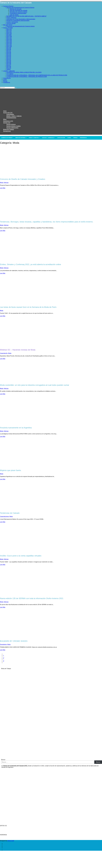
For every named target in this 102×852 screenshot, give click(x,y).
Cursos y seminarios (12, 22)
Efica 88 (8, 63)
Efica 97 (8, 50)
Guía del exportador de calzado (18, 10)
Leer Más (2, 188)
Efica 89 (8, 62)
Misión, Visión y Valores (14, 116)
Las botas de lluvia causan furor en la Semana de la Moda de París (28, 307)
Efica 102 (9, 43)
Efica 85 (8, 68)
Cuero (5, 79)
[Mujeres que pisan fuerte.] (20, 467)
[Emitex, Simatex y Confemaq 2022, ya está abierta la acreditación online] (24, 261)
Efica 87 (8, 65)
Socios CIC (6, 123)
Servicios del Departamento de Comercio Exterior (20, 7)
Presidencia (6, 82)
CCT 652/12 (9, 73)
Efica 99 (8, 48)
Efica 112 (9, 30)
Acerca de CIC (8, 112)
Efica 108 (9, 36)
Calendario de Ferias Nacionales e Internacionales (20, 19)
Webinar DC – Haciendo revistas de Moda (17, 350)
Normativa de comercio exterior (18, 12)
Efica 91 (8, 59)
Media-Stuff (10, 840)
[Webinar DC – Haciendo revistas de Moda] (25, 346)
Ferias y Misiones (11, 17)
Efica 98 (8, 49)
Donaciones (7, 131)
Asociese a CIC (8, 121)
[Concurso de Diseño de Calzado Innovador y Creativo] (25, 175)
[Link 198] (4, 850)
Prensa (5, 81)
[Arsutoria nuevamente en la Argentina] (25, 424)
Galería (8, 69)
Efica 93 (8, 56)
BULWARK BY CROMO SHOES (13, 641)
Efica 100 (9, 46)
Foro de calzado (11, 23)
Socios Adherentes (12, 128)
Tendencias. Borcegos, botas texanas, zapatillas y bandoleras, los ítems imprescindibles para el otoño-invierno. (46, 222)
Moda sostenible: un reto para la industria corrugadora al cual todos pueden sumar (34, 385)
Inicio (5, 111)
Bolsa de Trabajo (8, 129)
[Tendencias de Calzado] (25, 509)
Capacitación (7, 78)
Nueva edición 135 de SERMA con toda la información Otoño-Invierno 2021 (31, 598)
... (3, 657)
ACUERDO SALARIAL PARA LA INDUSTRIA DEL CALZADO (23, 72)
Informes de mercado (15, 9)
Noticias (6, 182)
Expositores (3, 644)
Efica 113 (9, 29)
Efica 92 (8, 58)
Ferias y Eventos (8, 27)
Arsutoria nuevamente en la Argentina (16, 428)
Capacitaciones (4, 516)
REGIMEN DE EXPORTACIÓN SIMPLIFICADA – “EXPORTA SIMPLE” (26, 16)
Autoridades (10, 114)
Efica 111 (9, 32)
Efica (4, 119)
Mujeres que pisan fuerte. (10, 470)
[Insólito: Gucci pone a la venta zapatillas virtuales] (25, 552)
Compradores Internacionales (18, 13)
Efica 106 (9, 39)
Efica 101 (9, 45)
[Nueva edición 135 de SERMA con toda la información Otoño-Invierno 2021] (25, 595)
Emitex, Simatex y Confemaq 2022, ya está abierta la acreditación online (30, 264)
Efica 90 (8, 60)
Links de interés (14, 14)
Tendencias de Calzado (10, 513)
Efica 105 (9, 40)
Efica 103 (9, 42)
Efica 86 (8, 66)
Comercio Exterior (8, 6)
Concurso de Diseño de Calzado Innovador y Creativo (22, 179)
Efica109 (8, 35)
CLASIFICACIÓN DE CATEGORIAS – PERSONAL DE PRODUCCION (26, 76)
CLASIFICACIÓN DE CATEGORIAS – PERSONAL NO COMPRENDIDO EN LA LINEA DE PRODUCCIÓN (36, 75)
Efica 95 (8, 53)
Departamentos (11, 117)
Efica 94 (8, 55)
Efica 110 (9, 33)
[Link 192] (44, 757)
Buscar (3, 759)
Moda (1, 182)
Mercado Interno (7, 25)
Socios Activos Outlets (13, 126)
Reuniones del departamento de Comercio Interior (20, 26)
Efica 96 (8, 52)
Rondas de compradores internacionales (17, 20)
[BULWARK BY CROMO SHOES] (25, 637)
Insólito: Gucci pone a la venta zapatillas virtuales (20, 556)
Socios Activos (11, 124)
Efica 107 (9, 37)
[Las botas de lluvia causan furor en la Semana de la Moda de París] (25, 303)
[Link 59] (10, 108)
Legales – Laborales (9, 71)
